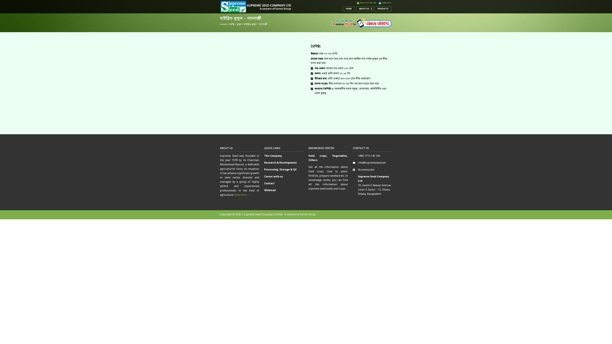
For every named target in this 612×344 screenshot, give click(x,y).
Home (349, 9)
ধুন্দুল (239, 24)
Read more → (242, 195)
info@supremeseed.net (372, 163)
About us (364, 9)
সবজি (231, 24)
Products (383, 9)
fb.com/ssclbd (366, 170)
